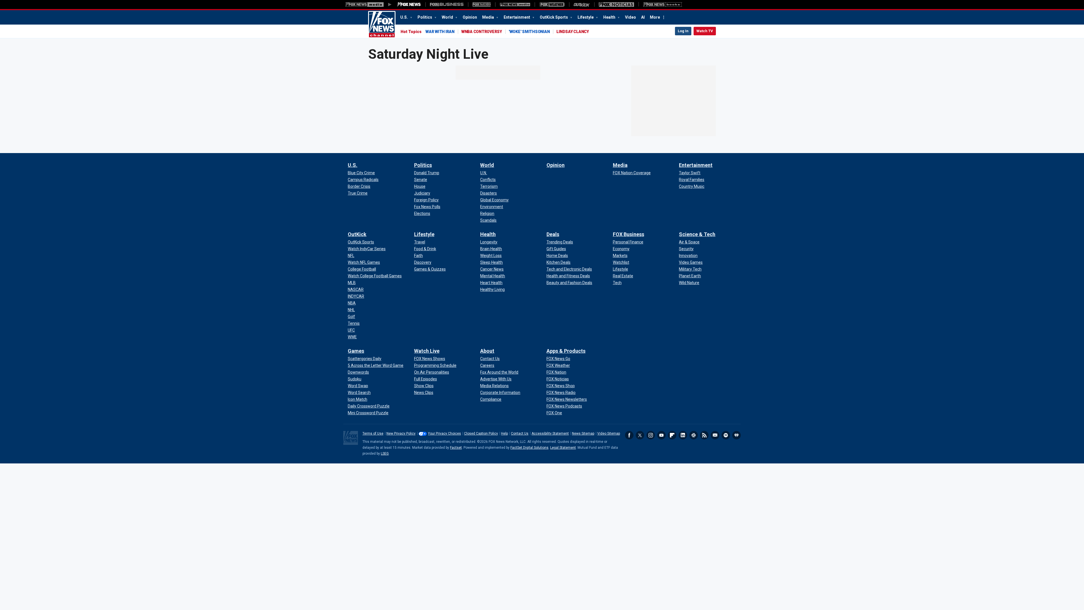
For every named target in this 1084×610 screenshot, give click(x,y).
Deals (553, 234)
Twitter (640, 435)
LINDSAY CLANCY (572, 31)
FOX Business (628, 234)
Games (356, 351)
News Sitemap (583, 433)
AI (643, 17)
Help (504, 433)
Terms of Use (372, 433)
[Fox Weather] (552, 4)
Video (630, 17)
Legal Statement (563, 448)
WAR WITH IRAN (439, 31)
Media (488, 17)
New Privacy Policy (401, 433)
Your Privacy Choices (444, 433)
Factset (456, 448)
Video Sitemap (608, 433)
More (655, 17)
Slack (693, 435)
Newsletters (715, 435)
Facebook (629, 435)
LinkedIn (683, 435)
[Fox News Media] (409, 4)
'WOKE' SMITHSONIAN (529, 31)
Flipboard (672, 435)
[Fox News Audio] (515, 4)
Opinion (470, 17)
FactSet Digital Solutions (529, 448)
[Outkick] (582, 4)
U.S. (404, 17)
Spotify (726, 435)
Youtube (661, 435)
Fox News (381, 24)
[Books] (662, 4)
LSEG (385, 454)
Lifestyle (586, 17)
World (448, 17)
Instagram (650, 435)
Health (609, 17)
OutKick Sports (554, 17)
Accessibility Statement (550, 433)
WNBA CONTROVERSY (481, 31)
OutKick (357, 234)
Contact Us (519, 433)
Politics (425, 17)
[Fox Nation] (482, 4)
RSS (704, 435)
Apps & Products (566, 351)
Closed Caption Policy (481, 433)
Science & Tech (697, 234)
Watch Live (427, 351)
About (487, 351)
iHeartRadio (736, 435)
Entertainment (517, 17)
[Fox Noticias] (616, 4)
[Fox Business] (447, 4)
